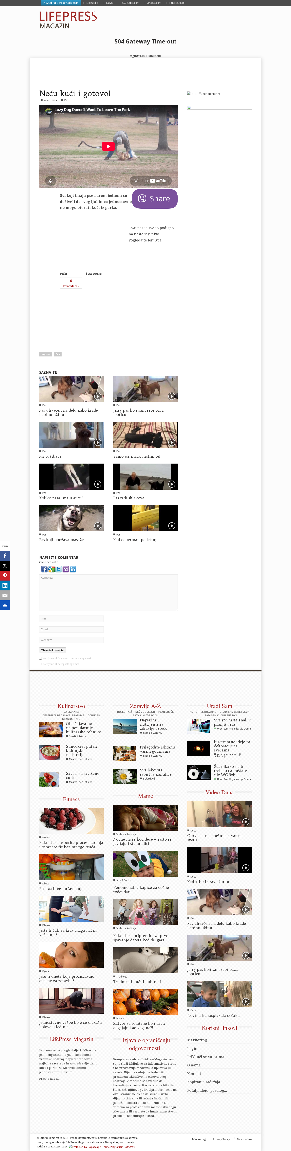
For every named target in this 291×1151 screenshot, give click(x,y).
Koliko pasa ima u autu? (61, 498)
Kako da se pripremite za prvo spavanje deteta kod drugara (140, 937)
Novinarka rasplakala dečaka (213, 1015)
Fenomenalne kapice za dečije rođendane (141, 889)
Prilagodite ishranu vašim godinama (157, 749)
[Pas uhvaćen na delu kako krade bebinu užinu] (71, 388)
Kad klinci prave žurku (208, 881)
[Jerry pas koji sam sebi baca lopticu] (145, 388)
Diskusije (92, 2)
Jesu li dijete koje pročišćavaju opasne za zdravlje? (66, 978)
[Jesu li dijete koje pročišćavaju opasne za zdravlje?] (71, 955)
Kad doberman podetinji (135, 539)
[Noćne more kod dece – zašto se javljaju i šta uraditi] (145, 817)
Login (192, 1048)
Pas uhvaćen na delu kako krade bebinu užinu (68, 412)
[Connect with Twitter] (59, 569)
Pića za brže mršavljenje (61, 888)
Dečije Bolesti (145, 712)
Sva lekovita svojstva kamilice (156, 772)
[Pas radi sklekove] (145, 476)
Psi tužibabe (50, 456)
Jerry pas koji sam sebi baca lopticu (138, 412)
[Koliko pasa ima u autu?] (71, 476)
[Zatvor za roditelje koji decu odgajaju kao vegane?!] (145, 1002)
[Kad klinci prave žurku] (219, 860)
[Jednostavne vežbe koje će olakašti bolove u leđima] (71, 1001)
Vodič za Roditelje (126, 834)
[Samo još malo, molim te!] (145, 434)
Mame (145, 795)
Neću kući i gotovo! (74, 93)
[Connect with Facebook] (44, 569)
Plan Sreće (166, 712)
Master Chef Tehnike (80, 759)
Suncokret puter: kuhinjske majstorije (81, 750)
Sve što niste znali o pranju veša (232, 722)
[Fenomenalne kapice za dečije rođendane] (145, 863)
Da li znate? (71, 712)
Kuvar (110, 2)
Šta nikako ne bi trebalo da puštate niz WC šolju (230, 770)
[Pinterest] (5, 576)
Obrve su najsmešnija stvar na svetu (214, 837)
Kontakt (194, 1073)
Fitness (71, 799)
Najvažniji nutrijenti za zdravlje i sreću (153, 724)
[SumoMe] (5, 605)
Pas (66, 100)
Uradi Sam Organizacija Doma (234, 728)
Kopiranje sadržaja (203, 1081)
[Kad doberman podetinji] (145, 518)
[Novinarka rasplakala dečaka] (219, 994)
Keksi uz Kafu (71, 719)
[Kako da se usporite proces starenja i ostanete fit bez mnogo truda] (71, 821)
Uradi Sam (219, 706)
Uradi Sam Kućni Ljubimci (220, 715)
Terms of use (244, 1139)
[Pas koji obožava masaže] (71, 518)
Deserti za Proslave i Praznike (63, 715)
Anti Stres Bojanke (203, 712)
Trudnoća (121, 976)
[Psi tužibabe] (71, 434)
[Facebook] (5, 556)
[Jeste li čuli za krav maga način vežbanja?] (71, 909)
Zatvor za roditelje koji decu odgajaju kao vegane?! (139, 1025)
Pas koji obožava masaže (61, 539)
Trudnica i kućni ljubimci (137, 981)
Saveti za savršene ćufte (82, 775)
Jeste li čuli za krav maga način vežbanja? (68, 932)
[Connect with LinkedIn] (73, 569)
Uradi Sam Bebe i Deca (234, 712)
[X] (5, 566)
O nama (194, 1065)
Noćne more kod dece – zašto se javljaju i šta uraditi (142, 841)
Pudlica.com (176, 2)
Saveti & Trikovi (77, 736)
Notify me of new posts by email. (61, 664)
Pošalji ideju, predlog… (207, 1090)
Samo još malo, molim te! (136, 456)
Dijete (45, 883)
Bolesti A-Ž (124, 712)
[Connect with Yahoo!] (66, 569)
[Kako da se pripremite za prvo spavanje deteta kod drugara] (145, 912)
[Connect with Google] (51, 569)
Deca (193, 830)
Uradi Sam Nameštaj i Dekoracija (227, 755)
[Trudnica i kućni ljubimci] (145, 960)
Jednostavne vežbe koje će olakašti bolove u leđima (70, 1024)
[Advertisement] (90, 315)
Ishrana (120, 1018)
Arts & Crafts (123, 880)
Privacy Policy (221, 1139)
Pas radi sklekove (128, 498)
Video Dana (50, 100)
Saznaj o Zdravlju (145, 715)
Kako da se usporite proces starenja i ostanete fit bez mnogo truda (71, 844)
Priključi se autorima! (206, 1056)
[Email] (5, 595)
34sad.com (154, 2)
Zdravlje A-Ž (145, 706)
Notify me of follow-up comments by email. (67, 658)
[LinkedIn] (5, 585)
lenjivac (46, 354)
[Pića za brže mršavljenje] (71, 867)
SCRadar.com (130, 2)
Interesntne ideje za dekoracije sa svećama (232, 745)
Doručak (94, 715)
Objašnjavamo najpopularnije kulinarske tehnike (83, 727)
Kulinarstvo (71, 706)
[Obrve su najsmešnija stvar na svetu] (219, 814)
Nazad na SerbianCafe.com (61, 2)
